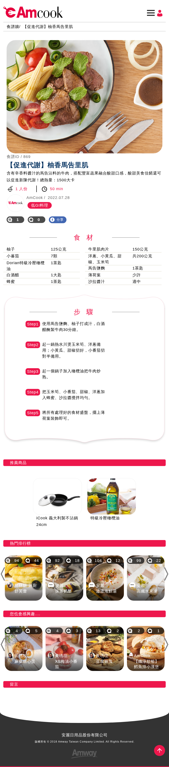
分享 (60, 219)
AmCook (33, 12)
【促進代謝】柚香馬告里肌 (48, 26)
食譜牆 (13, 26)
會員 (159, 13)
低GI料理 (39, 205)
